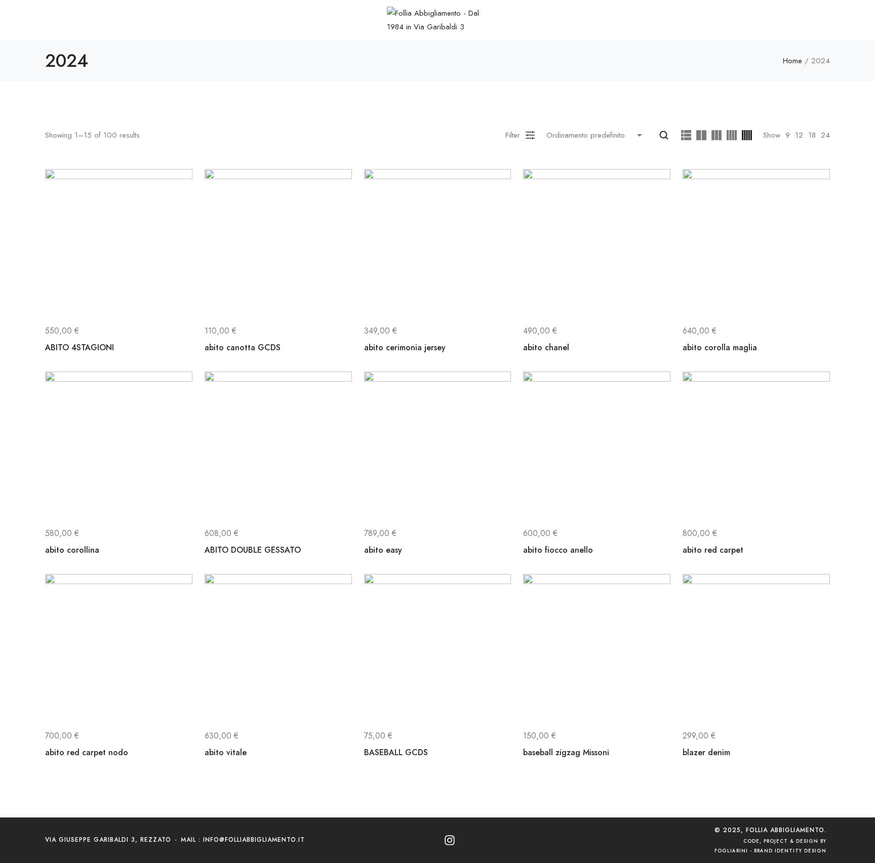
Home (792, 60)
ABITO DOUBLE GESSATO (253, 550)
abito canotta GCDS (243, 347)
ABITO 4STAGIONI (79, 347)
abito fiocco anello (558, 550)
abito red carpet (713, 550)
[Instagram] (450, 840)
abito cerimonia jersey (405, 347)
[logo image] (437, 19)
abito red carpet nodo (86, 752)
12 (799, 135)
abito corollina (72, 550)
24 (825, 135)
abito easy (383, 550)
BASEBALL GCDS (396, 752)
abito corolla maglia (720, 347)
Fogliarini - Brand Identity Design (770, 850)
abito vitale (226, 752)
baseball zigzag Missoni (566, 752)
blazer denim (706, 752)
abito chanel (546, 347)
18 (812, 135)
